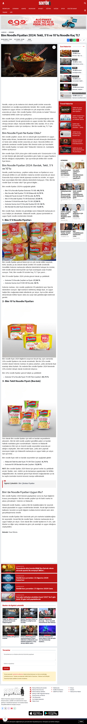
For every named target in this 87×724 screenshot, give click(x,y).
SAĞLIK (56, 8)
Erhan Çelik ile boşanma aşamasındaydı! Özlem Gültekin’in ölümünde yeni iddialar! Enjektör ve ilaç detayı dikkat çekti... (29, 640)
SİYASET (40, 8)
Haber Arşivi (35, 701)
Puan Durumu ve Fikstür (38, 695)
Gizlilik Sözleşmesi (58, 689)
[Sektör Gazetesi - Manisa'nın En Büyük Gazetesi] (45, 3)
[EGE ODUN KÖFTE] (43, 22)
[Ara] (85, 3)
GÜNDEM (15, 8)
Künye (72, 688)
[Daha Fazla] (77, 40)
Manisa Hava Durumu (38, 689)
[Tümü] (83, 46)
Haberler (3, 32)
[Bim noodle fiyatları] (29, 241)
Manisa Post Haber (75, 691)
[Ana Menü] (85, 10)
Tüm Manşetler (36, 697)
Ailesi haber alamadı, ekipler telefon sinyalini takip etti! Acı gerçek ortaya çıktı (78, 88)
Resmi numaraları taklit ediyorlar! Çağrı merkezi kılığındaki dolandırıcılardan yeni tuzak (78, 80)
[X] (5, 708)
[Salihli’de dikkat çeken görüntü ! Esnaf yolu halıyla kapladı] (11, 613)
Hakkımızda (56, 688)
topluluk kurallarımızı (18, 674)
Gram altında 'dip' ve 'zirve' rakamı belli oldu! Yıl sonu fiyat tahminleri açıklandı (78, 55)
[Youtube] (11, 708)
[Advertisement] (33, 90)
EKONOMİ (32, 8)
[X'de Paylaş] (71, 40)
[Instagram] (8, 708)
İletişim (72, 689)
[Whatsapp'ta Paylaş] (74, 40)
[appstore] (36, 713)
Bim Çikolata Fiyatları (27, 483)
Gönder (6, 668)
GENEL (75, 67)
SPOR (63, 8)
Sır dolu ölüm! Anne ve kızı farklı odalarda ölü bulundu (78, 63)
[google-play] (51, 713)
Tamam (81, 721)
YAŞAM (5, 12)
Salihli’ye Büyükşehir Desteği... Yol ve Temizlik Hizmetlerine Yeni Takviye (47, 621)
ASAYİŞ (23, 8)
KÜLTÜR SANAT (72, 8)
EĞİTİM (48, 8)
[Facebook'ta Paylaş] (68, 40)
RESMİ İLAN (6, 8)
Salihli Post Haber (58, 691)
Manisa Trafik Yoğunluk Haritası (40, 693)
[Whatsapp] (14, 708)
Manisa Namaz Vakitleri (38, 691)
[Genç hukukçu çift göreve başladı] (11, 630)
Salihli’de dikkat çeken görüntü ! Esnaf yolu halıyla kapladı (10, 621)
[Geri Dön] (5, 718)
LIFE (11, 12)
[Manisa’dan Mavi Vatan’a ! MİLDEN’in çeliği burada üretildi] (29, 613)
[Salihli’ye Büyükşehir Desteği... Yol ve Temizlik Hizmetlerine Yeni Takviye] (47, 613)
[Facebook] (2, 708)
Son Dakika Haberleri (38, 699)
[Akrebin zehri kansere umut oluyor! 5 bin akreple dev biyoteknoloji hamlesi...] (47, 630)
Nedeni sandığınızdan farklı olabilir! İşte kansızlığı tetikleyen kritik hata (77, 72)
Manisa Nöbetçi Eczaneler (39, 688)
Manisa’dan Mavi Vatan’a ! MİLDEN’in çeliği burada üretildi (29, 621)
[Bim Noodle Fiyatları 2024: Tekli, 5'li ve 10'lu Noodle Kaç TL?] (29, 60)
